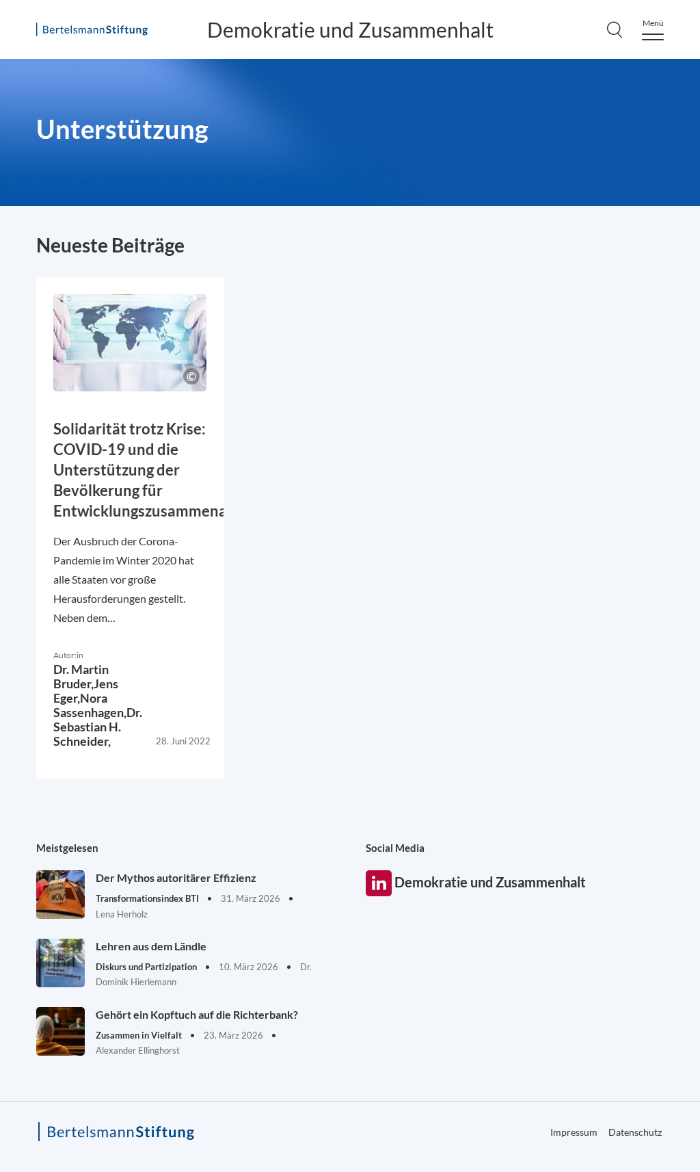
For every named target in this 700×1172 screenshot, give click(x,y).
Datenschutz (635, 1132)
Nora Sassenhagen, (89, 705)
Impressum (573, 1132)
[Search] (614, 29)
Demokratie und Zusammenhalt (350, 29)
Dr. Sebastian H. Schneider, (97, 726)
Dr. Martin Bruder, (81, 676)
